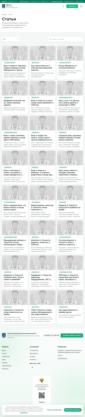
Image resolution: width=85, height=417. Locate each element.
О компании (34, 350)
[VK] (32, 367)
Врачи (4, 350)
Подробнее (24, 413)
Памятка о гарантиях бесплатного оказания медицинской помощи (69, 351)
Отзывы (4, 362)
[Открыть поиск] (63, 6)
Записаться (72, 6)
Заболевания (6, 366)
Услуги (4, 353)
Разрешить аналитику (72, 410)
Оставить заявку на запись (72, 335)
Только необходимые (54, 410)
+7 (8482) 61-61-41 (45, 1)
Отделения (5, 356)
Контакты (5, 369)
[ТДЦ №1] (4, 335)
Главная (4, 14)
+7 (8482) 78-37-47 (12, 1)
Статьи (60, 355)
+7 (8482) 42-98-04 (78, 1)
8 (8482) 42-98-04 (51, 335)
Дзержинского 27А (57, 1)
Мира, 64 (4, 1)
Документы (34, 353)
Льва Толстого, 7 (24, 1)
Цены (4, 359)
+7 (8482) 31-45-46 (68, 1)
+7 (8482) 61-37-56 (34, 1)
